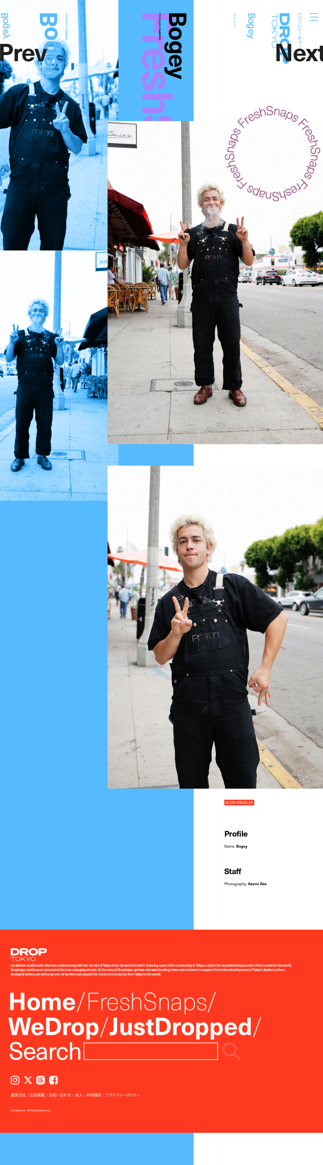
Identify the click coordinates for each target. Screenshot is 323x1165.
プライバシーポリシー (122, 1094)
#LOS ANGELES (239, 802)
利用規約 (94, 1094)
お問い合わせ (60, 1094)
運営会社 (18, 1094)
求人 (79, 1094)
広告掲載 (37, 1094)
